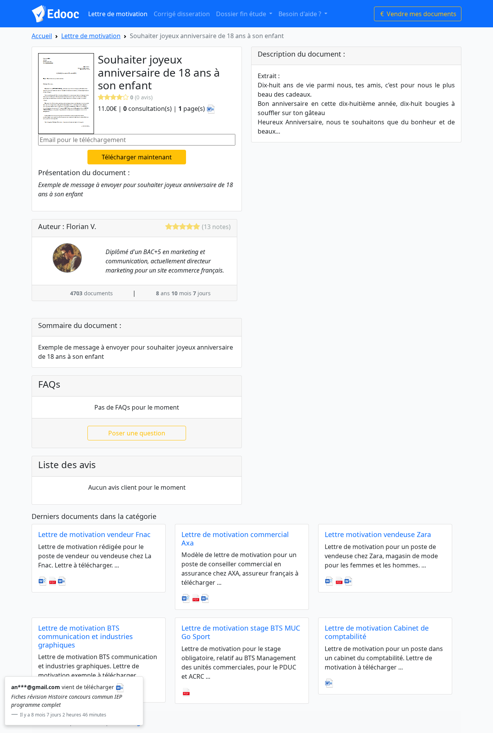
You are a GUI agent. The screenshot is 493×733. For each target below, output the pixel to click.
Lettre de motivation (118, 14)
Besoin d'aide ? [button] (300, 14)
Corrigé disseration (182, 14)
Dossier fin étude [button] (242, 14)
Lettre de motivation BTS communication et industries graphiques (85, 636)
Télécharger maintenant (137, 157)
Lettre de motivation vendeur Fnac (94, 534)
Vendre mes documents (420, 14)
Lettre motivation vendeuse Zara (378, 534)
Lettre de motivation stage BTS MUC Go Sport (240, 632)
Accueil (42, 36)
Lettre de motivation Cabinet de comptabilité (377, 632)
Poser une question (136, 433)
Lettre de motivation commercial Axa (235, 538)
